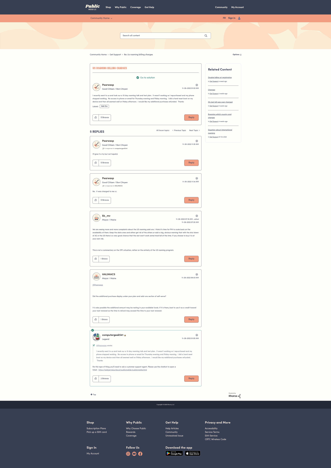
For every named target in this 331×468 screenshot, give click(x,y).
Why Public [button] (134, 422)
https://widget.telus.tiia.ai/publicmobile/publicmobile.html (123, 370)
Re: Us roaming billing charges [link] (138, 55)
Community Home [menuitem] (100, 18)
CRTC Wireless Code (215, 439)
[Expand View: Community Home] (111, 18)
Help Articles (172, 428)
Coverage (135, 7)
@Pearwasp (98, 285)
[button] (96, 118)
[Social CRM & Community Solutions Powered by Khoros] (234, 395)
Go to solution (147, 78)
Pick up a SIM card (97, 431)
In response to (115, 148)
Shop (108, 7)
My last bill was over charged (220, 102)
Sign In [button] (91, 447)
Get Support (115, 55)
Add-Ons (104, 106)
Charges (211, 90)
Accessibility (211, 428)
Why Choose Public (136, 428)
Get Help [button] (172, 422)
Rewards (130, 431)
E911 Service (211, 435)
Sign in (231, 18)
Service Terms (212, 431)
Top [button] (94, 395)
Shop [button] (90, 422)
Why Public (120, 7)
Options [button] (236, 55)
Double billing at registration (220, 78)
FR (224, 18)
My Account (237, 7)
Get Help (149, 7)
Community (221, 7)
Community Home (98, 55)
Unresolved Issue (174, 435)
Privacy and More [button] (218, 422)
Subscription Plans (96, 428)
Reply (191, 117)
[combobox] (165, 36)
